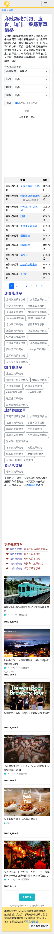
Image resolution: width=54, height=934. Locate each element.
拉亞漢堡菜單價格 (37, 330)
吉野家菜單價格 (38, 416)
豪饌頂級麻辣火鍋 (30, 195)
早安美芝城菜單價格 (17, 362)
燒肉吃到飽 (16, 549)
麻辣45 (24, 255)
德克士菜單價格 (36, 318)
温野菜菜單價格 (32, 568)
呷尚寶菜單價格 (38, 343)
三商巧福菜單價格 (16, 416)
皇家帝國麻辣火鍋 (30, 186)
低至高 (34, 103)
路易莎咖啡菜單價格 (17, 404)
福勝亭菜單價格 (14, 422)
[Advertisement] (27, 147)
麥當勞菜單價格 (38, 299)
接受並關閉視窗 (39, 926)
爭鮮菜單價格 (35, 429)
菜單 (11, 10)
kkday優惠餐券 (32, 200)
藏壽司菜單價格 (14, 429)
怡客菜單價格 (39, 380)
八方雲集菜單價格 (37, 435)
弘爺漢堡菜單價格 (16, 337)
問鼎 (22, 216)
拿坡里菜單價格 (14, 324)
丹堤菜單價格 (13, 386)
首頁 (4, 10)
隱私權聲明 (32, 921)
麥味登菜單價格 (14, 349)
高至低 (22, 103)
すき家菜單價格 (14, 447)
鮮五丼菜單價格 (36, 422)
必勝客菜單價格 (36, 324)
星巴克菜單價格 (14, 373)
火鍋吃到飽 (16, 563)
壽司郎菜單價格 (14, 435)
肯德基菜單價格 (14, 306)
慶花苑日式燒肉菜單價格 (37, 549)
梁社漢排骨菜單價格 (17, 441)
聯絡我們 (33, 485)
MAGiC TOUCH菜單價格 (19, 460)
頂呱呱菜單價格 (14, 312)
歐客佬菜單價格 (14, 398)
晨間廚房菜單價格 (16, 355)
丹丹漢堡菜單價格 (16, 343)
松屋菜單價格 (35, 447)
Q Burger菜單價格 (37, 349)
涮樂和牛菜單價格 (33, 563)
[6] (36, 286)
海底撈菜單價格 (14, 454)
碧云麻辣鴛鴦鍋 (28, 264)
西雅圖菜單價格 (33, 386)
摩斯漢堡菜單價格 (16, 299)
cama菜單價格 (34, 392)
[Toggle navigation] (45, 4)
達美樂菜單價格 (14, 330)
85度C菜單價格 (14, 392)
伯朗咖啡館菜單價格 (17, 380)
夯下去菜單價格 (32, 554)
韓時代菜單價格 (32, 558)
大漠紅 (24, 274)
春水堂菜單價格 (14, 471)
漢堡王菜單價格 (36, 306)
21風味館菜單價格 (37, 312)
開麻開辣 (25, 245)
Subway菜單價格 (15, 318)
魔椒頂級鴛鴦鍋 (28, 226)
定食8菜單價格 (35, 454)
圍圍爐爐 (25, 235)
